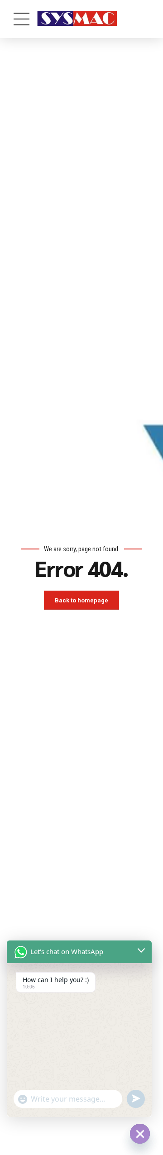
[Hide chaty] (140, 1134)
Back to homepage (81, 600)
